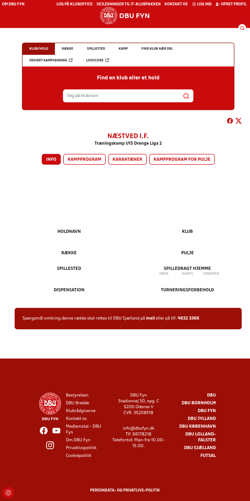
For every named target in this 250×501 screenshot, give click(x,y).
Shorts (187, 273)
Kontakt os (176, 4)
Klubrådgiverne (80, 411)
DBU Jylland (202, 419)
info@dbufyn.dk (138, 428)
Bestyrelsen (77, 395)
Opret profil (234, 4)
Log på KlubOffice (74, 4)
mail (150, 318)
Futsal (208, 456)
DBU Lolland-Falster (200, 437)
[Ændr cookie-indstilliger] (8, 493)
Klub (187, 232)
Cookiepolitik (78, 456)
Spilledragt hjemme (187, 269)
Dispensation (69, 290)
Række (69, 253)
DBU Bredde (77, 403)
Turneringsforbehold (187, 290)
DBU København (197, 427)
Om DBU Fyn (13, 4)
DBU (211, 395)
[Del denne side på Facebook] (230, 122)
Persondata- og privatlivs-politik (125, 490)
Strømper (211, 273)
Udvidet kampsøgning (48, 60)
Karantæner (127, 160)
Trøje (164, 273)
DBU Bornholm (199, 403)
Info (51, 160)
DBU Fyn (207, 411)
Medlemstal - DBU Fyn (83, 430)
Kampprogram (84, 160)
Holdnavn (69, 232)
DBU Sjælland (200, 448)
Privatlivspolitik (81, 448)
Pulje (187, 253)
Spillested (69, 269)
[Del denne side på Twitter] (238, 122)
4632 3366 (188, 318)
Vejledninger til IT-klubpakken (128, 4)
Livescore (95, 60)
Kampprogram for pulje (182, 160)
